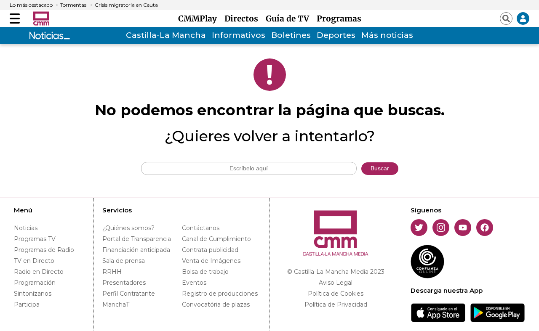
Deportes (336, 35)
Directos (243, 18)
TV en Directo (34, 261)
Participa (27, 304)
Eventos (194, 282)
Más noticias (387, 35)
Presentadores (124, 282)
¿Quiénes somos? (128, 228)
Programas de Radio (44, 250)
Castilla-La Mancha (166, 35)
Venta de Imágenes (211, 261)
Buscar (380, 168)
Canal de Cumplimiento (216, 239)
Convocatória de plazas (216, 304)
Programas (339, 18)
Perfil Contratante (128, 293)
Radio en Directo (39, 271)
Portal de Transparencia (136, 239)
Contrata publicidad (210, 250)
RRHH (112, 271)
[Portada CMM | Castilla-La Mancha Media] (41, 18)
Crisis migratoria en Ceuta (126, 5)
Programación (35, 282)
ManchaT (115, 304)
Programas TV (35, 239)
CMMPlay (199, 18)
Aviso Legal (335, 282)
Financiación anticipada (136, 250)
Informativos (238, 35)
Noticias (25, 228)
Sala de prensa (123, 261)
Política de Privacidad (335, 304)
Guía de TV (289, 18)
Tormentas (73, 5)
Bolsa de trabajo (205, 271)
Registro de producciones (220, 293)
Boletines (291, 35)
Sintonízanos (32, 293)
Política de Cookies (335, 293)
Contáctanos (200, 228)
